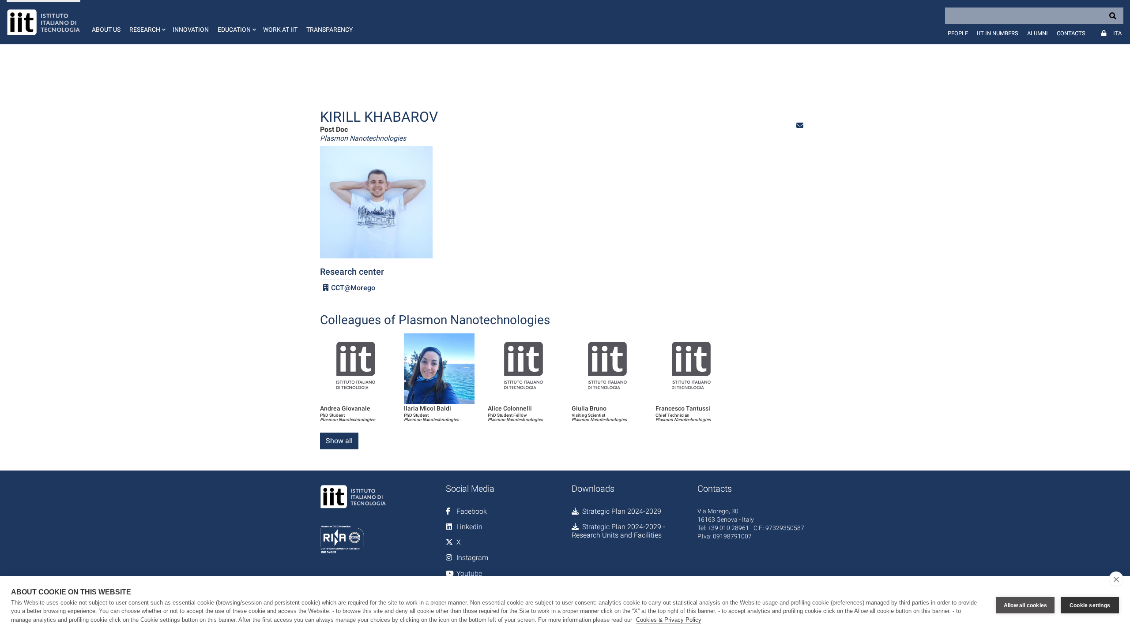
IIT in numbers (997, 33)
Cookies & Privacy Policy (668, 619)
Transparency (329, 29)
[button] (146, 22)
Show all (339, 441)
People (958, 33)
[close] (1116, 579)
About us (106, 29)
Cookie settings (1090, 605)
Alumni (1037, 33)
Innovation (191, 29)
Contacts (1071, 33)
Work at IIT (280, 29)
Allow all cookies (1025, 605)
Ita (1117, 33)
